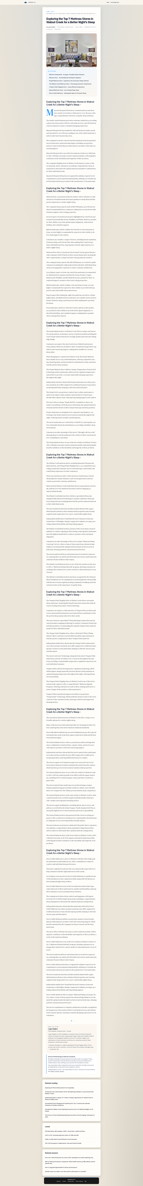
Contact (57, 1071)
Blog (108, 2)
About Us (59, 1181)
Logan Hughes (51, 27)
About (52, 1071)
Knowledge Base (114, 2)
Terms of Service (79, 1181)
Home (47, 11)
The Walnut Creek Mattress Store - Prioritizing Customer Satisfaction (70, 84)
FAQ (85, 1181)
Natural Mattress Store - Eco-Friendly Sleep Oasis (64, 90)
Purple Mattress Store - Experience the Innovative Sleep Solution (69, 81)
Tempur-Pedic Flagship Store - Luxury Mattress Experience (66, 87)
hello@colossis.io (71, 1179)
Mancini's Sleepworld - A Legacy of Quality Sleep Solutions (66, 74)
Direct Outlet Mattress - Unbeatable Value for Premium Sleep (67, 93)
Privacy (62, 1071)
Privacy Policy (71, 1181)
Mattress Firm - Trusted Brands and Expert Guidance (65, 77)
